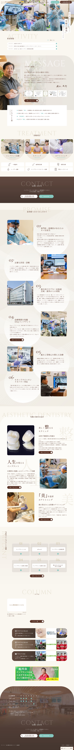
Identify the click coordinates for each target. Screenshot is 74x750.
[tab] (1, 17)
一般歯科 (14, 164)
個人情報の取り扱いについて (11, 745)
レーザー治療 (14, 169)
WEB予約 (56, 2)
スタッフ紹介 (41, 2)
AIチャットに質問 (67, 748)
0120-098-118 (66, 2)
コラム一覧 (35, 621)
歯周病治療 (39, 164)
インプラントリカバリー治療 (39, 169)
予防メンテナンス (63, 169)
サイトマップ (3, 745)
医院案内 (30, 2)
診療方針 (35, 2)
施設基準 (18, 745)
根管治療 (63, 164)
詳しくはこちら (31, 100)
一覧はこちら (52, 40)
